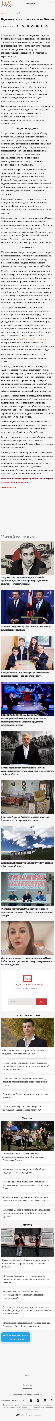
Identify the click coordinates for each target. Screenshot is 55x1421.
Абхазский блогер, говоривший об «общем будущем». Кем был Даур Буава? (23, 1052)
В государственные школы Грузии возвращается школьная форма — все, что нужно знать (25, 674)
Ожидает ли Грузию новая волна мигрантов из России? (26, 1096)
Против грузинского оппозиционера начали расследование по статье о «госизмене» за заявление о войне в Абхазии (27, 771)
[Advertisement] (27, 511)
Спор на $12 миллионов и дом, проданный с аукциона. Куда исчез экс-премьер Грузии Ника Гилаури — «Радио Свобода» (24, 580)
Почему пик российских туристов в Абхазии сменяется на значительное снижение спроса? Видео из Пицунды (26, 1066)
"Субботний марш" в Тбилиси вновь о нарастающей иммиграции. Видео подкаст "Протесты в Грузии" (24, 1157)
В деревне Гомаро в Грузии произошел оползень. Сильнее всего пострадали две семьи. (25, 819)
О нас (27, 1375)
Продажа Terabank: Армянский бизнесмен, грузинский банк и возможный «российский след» (25, 1082)
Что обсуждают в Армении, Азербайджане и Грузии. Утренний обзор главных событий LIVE (26, 1199)
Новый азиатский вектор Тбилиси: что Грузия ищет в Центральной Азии (27, 865)
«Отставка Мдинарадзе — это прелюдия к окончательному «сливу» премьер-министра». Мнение (26, 1279)
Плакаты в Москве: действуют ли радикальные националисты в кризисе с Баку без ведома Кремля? (26, 1213)
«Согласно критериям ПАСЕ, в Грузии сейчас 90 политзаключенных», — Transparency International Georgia (27, 912)
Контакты (27, 1385)
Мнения (27, 1225)
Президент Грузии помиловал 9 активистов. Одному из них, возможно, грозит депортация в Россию (27, 1185)
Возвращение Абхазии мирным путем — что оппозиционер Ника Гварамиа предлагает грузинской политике (23, 721)
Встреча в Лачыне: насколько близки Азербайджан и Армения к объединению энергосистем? (23, 1295)
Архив (5, 13)
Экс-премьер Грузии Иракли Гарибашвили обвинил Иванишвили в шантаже (26, 628)
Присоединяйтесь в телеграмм (17, 1337)
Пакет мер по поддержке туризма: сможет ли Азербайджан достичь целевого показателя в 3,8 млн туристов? (27, 1310)
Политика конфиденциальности (27, 1394)
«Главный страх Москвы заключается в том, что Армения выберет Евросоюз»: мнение (26, 1325)
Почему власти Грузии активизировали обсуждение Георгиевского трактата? (22, 1108)
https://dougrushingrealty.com (32, 339)
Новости (27, 1118)
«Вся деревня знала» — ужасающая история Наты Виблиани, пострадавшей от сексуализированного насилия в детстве (26, 961)
